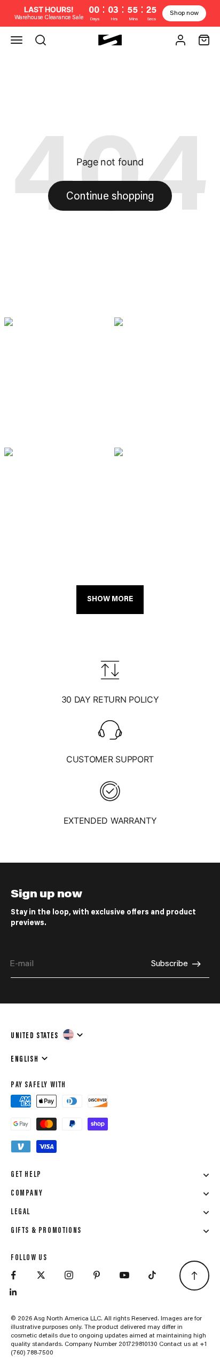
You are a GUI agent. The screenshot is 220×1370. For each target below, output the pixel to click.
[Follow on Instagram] (69, 1275)
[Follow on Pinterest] (96, 1275)
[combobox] (47, 1034)
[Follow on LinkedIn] (13, 1292)
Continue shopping (110, 197)
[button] (55, 378)
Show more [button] (110, 599)
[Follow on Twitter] (41, 1275)
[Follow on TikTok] (152, 1275)
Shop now (184, 13)
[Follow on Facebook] (13, 1275)
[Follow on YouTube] (124, 1275)
